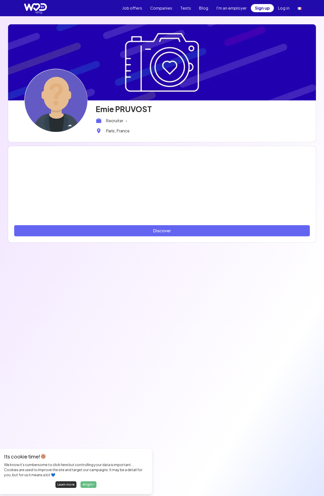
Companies (161, 8)
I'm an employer (231, 8)
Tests (185, 8)
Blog (203, 8)
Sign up (262, 8)
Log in (284, 8)
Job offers (132, 8)
